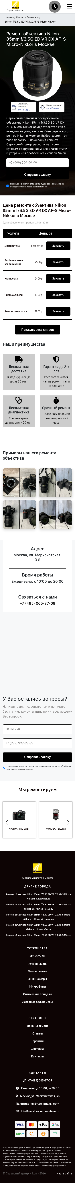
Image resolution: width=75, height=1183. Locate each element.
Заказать (58, 245)
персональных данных (37, 187)
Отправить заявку (37, 175)
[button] (7, 823)
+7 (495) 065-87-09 (37, 603)
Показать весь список (37, 330)
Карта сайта (64, 1173)
